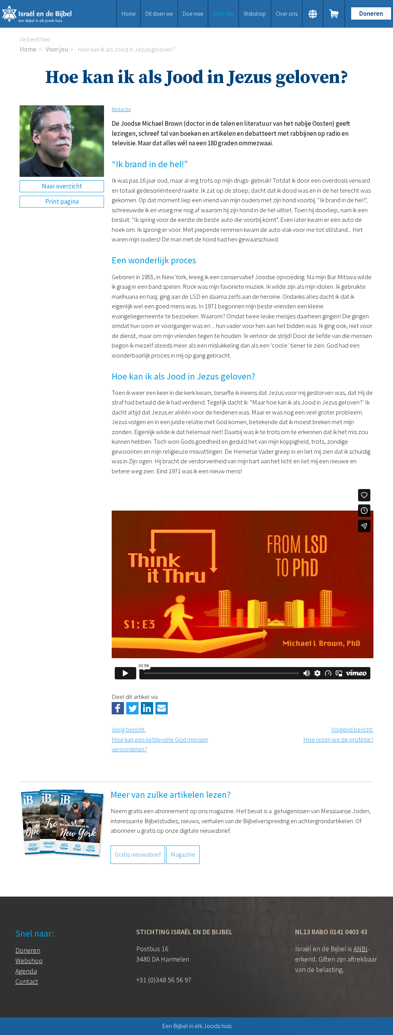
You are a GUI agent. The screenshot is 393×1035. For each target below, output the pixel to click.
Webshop (255, 13)
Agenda (26, 971)
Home (128, 13)
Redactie (121, 109)
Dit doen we (159, 13)
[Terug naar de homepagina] (43, 14)
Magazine (182, 854)
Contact (26, 981)
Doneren (371, 13)
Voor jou (223, 13)
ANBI (360, 948)
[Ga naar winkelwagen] (334, 14)
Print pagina (62, 201)
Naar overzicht (62, 186)
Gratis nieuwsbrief (138, 854)
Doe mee (193, 13)
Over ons (286, 13)
